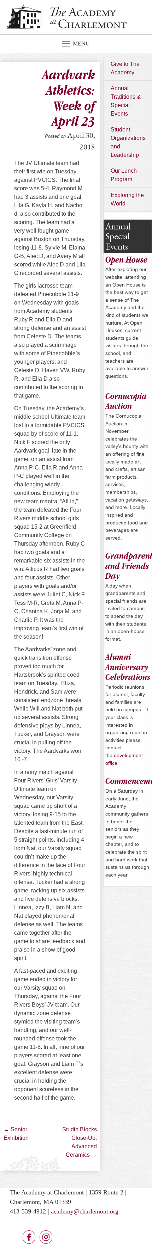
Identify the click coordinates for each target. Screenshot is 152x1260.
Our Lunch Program (124, 175)
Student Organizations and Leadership (128, 142)
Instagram (46, 1237)
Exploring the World (127, 199)
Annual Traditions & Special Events (126, 101)
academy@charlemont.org (84, 1211)
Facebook (29, 1237)
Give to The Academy (125, 68)
